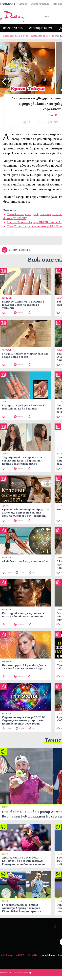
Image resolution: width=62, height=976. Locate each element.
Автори (20, 955)
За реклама (6, 955)
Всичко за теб (13, 28)
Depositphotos (48, 955)
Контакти (32, 955)
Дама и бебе (21, 35)
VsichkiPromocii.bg (40, 3)
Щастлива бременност (44, 35)
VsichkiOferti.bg (7, 3)
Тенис (52, 740)
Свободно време (41, 28)
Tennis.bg (57, 3)
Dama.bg (23, 3)
